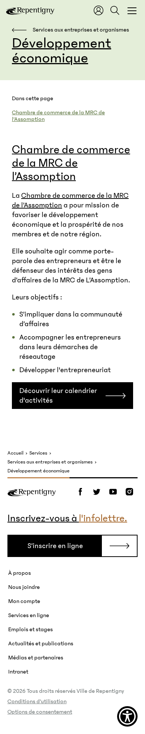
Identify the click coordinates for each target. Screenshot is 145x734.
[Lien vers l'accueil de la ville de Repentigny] (30, 10)
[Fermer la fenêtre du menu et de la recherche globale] (132, 10)
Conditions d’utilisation (37, 701)
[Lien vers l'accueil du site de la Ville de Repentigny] (31, 492)
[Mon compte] (98, 10)
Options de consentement (39, 711)
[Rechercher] (114, 10)
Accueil (15, 453)
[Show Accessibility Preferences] (127, 716)
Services (38, 453)
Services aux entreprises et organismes (50, 462)
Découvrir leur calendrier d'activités (58, 395)
